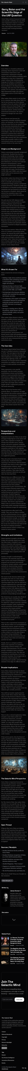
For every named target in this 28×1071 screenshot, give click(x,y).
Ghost (3, 1069)
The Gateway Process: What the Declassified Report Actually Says (17, 959)
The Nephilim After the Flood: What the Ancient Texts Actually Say (18, 950)
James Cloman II (15, 891)
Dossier (4, 33)
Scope (6, 1069)
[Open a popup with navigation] (26, 2)
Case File (12, 954)
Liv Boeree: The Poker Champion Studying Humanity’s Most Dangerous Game (17, 940)
